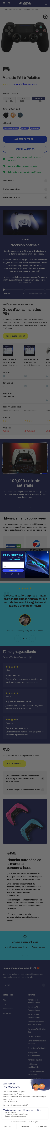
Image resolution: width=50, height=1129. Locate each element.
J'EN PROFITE (13, 570)
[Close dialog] (47, 552)
